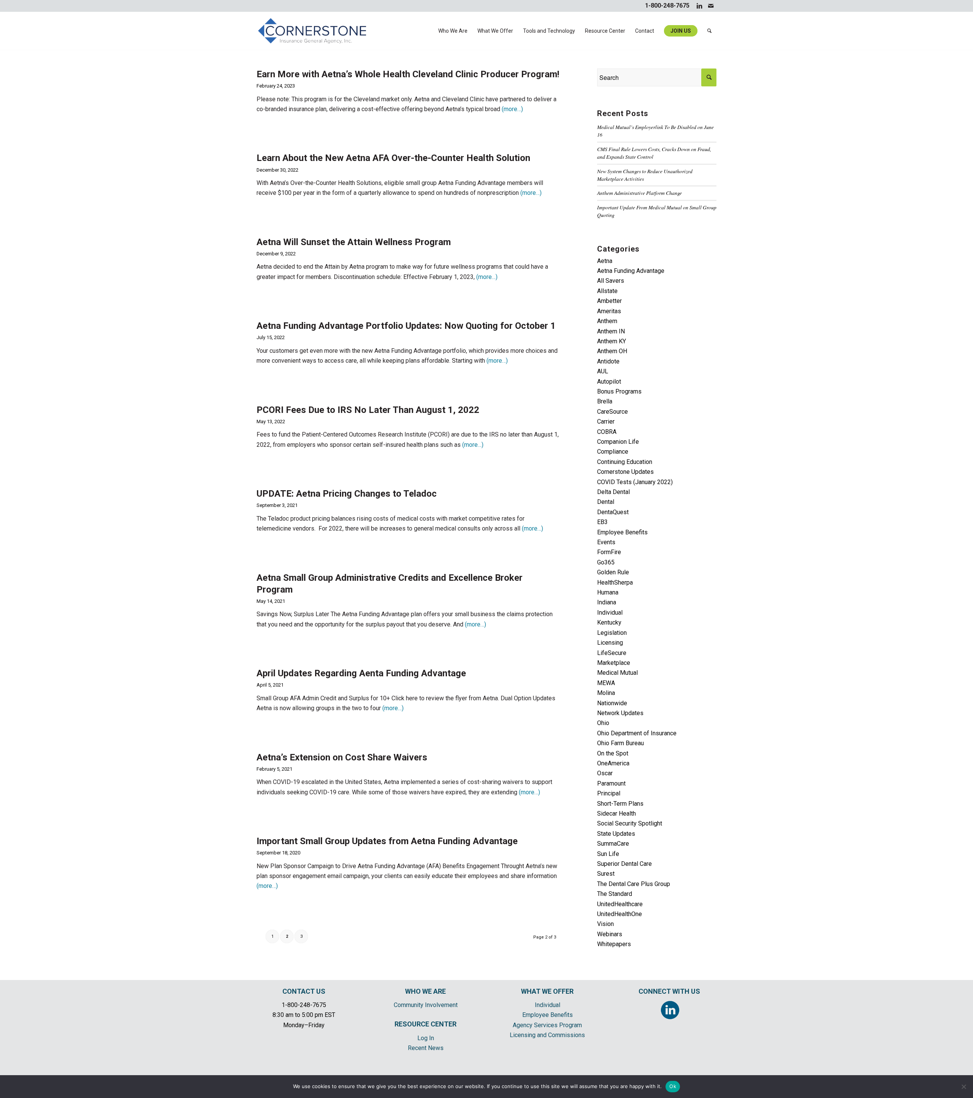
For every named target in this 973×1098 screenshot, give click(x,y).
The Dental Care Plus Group (633, 884)
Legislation (612, 632)
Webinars (609, 934)
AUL (602, 371)
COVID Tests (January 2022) (635, 482)
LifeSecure (611, 653)
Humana (607, 592)
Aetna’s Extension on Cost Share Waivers (342, 757)
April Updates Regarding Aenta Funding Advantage (361, 673)
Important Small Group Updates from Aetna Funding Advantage (387, 841)
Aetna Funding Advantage (630, 270)
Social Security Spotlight (629, 823)
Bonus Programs (619, 391)
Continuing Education (624, 461)
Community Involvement (426, 1005)
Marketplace (613, 662)
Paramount (611, 783)
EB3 (602, 522)
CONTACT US (303, 991)
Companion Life (618, 441)
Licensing (610, 642)
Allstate (607, 291)
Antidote (608, 361)
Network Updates (620, 713)
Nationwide (612, 703)
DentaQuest (613, 512)
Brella (604, 401)
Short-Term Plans (620, 803)
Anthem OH (612, 351)
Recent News (426, 1048)
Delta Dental (613, 492)
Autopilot (609, 381)
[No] (963, 1086)
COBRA (606, 431)
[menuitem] (452, 31)
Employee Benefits (622, 532)
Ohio (603, 723)
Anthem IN (611, 331)
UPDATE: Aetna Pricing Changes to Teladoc (347, 493)
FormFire (609, 552)
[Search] (709, 31)
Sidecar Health (616, 813)
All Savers (610, 280)
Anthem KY (611, 341)
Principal (608, 793)
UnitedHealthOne (619, 914)
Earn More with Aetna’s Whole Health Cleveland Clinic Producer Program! (408, 74)
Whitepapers (614, 944)
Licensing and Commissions (547, 1035)
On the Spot (612, 753)
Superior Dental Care (624, 863)
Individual (610, 612)
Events (606, 542)
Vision (605, 923)
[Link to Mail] (710, 5)
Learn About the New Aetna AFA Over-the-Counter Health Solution (393, 158)
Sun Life (608, 853)
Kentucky (609, 622)
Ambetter (609, 300)
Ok (672, 1086)
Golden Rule (613, 572)
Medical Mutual (617, 672)
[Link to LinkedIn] (699, 5)
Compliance (612, 451)
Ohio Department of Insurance (637, 733)
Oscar (605, 773)
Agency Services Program (547, 1025)
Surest (606, 873)
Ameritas (609, 311)
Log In (425, 1038)
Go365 (606, 562)
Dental (605, 501)
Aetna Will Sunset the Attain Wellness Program (354, 242)
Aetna (604, 261)
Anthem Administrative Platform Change (639, 192)
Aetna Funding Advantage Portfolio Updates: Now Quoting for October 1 (406, 325)
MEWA (606, 683)
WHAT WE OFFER (547, 991)
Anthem (607, 321)
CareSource (612, 411)
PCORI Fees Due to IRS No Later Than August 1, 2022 (368, 410)
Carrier (606, 421)
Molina (606, 692)
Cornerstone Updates (625, 471)
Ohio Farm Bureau (620, 743)
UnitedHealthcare (620, 904)
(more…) (512, 109)
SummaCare (613, 843)
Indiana (606, 602)
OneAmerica (613, 763)
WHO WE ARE (425, 991)
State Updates (616, 833)
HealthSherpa (615, 582)
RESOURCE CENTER (425, 1024)
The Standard (614, 893)
